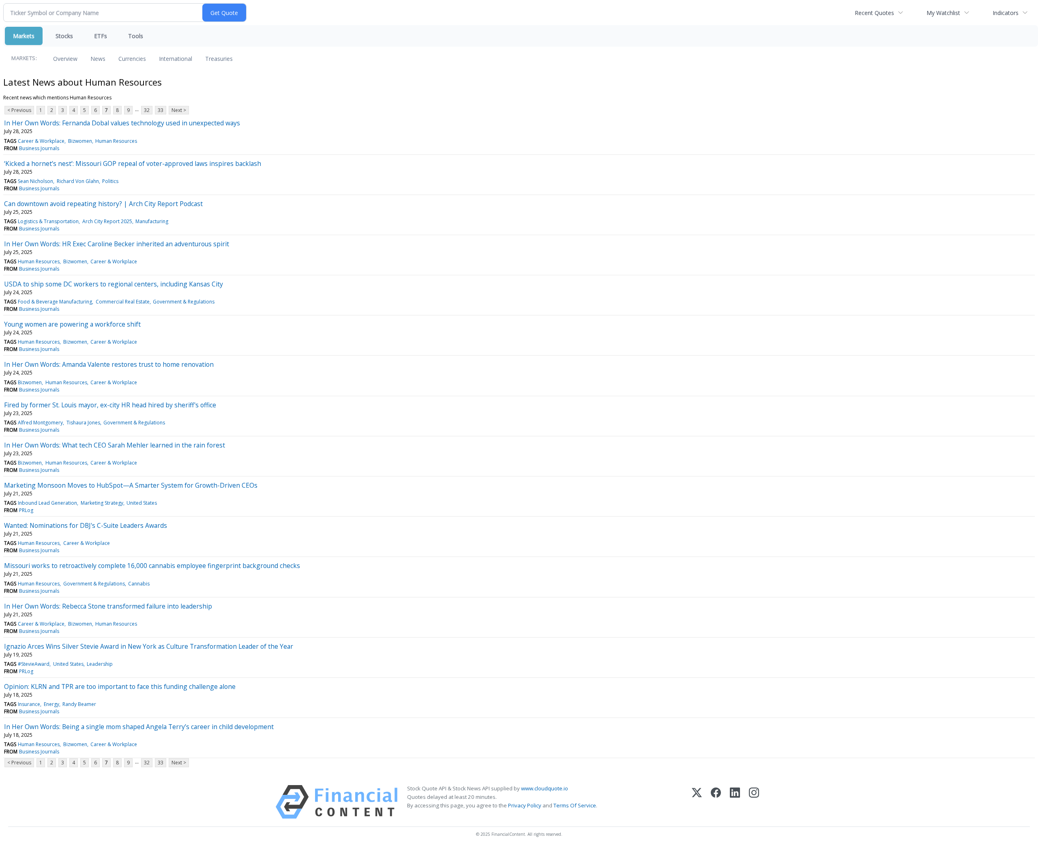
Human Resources (116, 141)
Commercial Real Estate (123, 301)
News (97, 58)
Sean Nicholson (35, 181)
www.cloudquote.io (544, 788)
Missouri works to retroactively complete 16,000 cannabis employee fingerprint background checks (152, 565)
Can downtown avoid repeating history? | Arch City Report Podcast (103, 203)
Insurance (29, 704)
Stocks (64, 36)
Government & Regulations (183, 301)
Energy (51, 704)
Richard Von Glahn (78, 181)
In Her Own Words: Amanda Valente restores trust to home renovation (109, 364)
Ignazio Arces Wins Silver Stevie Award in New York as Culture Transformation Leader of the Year (148, 646)
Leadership (100, 664)
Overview (65, 58)
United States (142, 502)
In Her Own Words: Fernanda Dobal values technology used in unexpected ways (122, 122)
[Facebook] (716, 802)
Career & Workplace (41, 141)
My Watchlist (943, 13)
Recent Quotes (874, 13)
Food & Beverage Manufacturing (55, 301)
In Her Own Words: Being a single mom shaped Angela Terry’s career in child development (139, 726)
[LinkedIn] (735, 802)
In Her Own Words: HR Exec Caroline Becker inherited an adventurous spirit (116, 243)
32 (147, 110)
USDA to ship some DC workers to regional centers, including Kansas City (113, 284)
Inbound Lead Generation (47, 502)
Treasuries (219, 58)
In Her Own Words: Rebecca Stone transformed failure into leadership (108, 606)
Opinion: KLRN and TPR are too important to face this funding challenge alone (120, 686)
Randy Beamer (79, 704)
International (175, 58)
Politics (110, 181)
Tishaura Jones (83, 422)
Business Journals (39, 148)
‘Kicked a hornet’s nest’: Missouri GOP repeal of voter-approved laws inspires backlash (132, 163)
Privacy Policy (524, 805)
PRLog (26, 510)
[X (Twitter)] (696, 802)
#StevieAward (33, 664)
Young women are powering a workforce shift (72, 324)
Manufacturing (151, 221)
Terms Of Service (574, 805)
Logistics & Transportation (48, 221)
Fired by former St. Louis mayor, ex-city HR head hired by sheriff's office (110, 404)
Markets (23, 36)
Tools (135, 36)
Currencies (132, 58)
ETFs (100, 36)
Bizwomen (80, 141)
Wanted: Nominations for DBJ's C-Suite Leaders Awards (85, 525)
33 (160, 110)
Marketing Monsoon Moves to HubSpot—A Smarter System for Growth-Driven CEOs (130, 485)
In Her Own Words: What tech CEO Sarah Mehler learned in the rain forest (114, 445)
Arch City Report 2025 (107, 221)
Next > (179, 110)
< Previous (19, 110)
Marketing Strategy (102, 502)
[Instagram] (754, 802)
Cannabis (139, 583)
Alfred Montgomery (40, 422)
